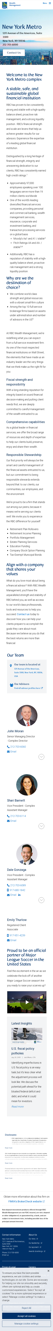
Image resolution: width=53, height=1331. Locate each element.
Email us (5, 1255)
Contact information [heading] (11, 1235)
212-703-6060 (18, 746)
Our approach (34, 1247)
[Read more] (8, 1148)
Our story (32, 1239)
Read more (17, 1106)
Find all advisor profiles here (27, 688)
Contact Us (14, 53)
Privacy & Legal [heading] (9, 1267)
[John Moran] (41, 757)
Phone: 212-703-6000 (10, 1252)
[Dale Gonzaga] (41, 900)
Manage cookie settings (26, 1323)
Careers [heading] (32, 1267)
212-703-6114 (18, 816)
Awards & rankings (36, 1251)
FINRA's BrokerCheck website (25, 1201)
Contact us (23, 614)
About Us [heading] (33, 1235)
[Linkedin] (19, 894)
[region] (26, 1299)
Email (13, 751)
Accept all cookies (27, 1316)
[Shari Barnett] (41, 826)
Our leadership (34, 1243)
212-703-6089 (18, 885)
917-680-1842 (17, 890)
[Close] (48, 1271)
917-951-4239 (17, 935)
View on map (7, 1248)
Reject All (26, 1308)
